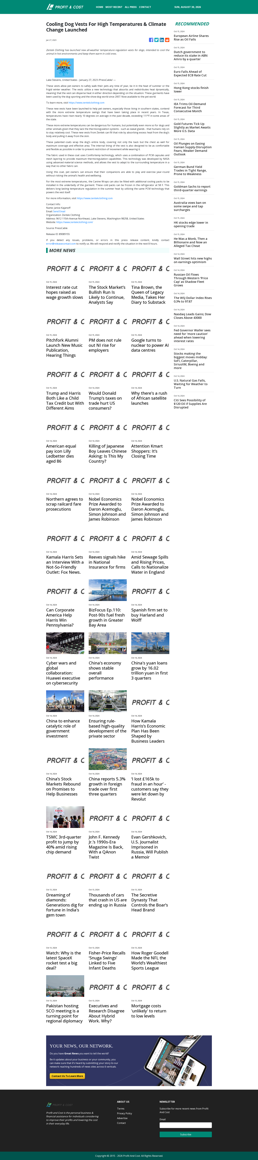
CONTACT (145, 7)
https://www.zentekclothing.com (86, 102)
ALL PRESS (131, 7)
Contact (121, 1123)
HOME (99, 7)
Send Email (59, 211)
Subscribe (185, 1134)
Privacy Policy (124, 1113)
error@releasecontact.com (61, 243)
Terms (120, 1108)
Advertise (122, 1118)
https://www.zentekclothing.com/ (74, 222)
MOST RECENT (114, 7)
